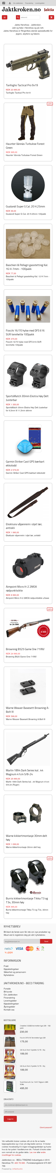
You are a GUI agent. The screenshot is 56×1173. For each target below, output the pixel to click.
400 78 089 (20, 1162)
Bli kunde (8, 991)
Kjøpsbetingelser (11, 969)
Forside (7, 988)
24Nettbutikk (17, 1168)
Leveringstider (40, 3)
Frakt (6, 966)
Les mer (33, 1152)
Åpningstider (9, 1006)
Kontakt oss (9, 1009)
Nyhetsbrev (9, 975)
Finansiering (29, 3)
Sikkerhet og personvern (15, 972)
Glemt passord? (46, 1127)
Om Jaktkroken (18, 3)
